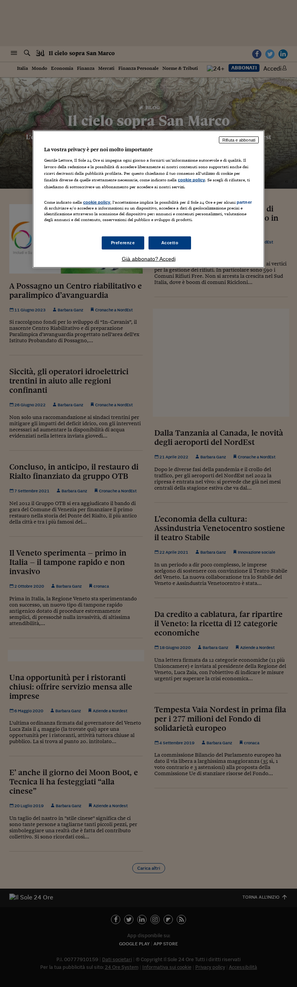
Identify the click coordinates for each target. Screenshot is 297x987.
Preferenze (123, 242)
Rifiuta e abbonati (238, 139)
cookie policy (191, 179)
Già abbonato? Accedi (149, 258)
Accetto (170, 242)
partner (244, 201)
